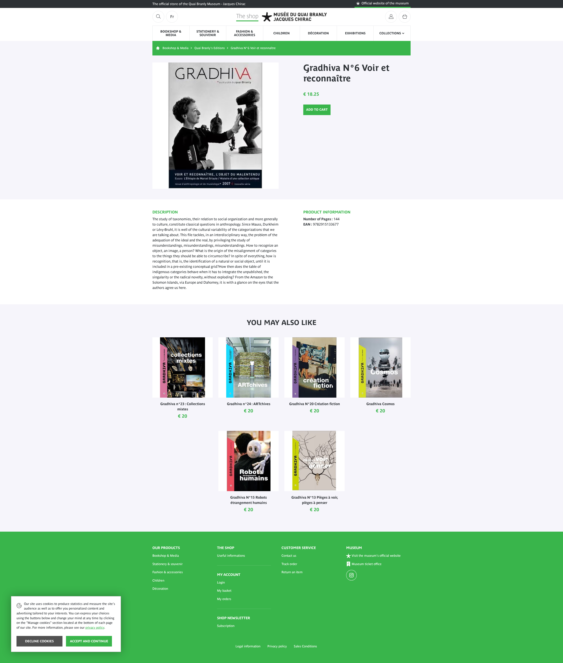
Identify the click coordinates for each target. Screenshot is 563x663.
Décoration (318, 33)
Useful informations (231, 555)
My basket (224, 590)
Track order (289, 564)
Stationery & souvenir (207, 33)
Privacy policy (277, 646)
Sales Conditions (305, 646)
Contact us (289, 555)
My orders (224, 599)
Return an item (292, 572)
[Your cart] (405, 17)
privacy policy (94, 627)
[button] (179, 556)
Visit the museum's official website (376, 555)
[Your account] (391, 17)
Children (281, 33)
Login (221, 582)
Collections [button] (390, 33)
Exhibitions (355, 33)
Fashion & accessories (244, 33)
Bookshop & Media (170, 33)
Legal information (248, 646)
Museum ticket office (367, 564)
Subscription (225, 626)
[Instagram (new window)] (352, 575)
